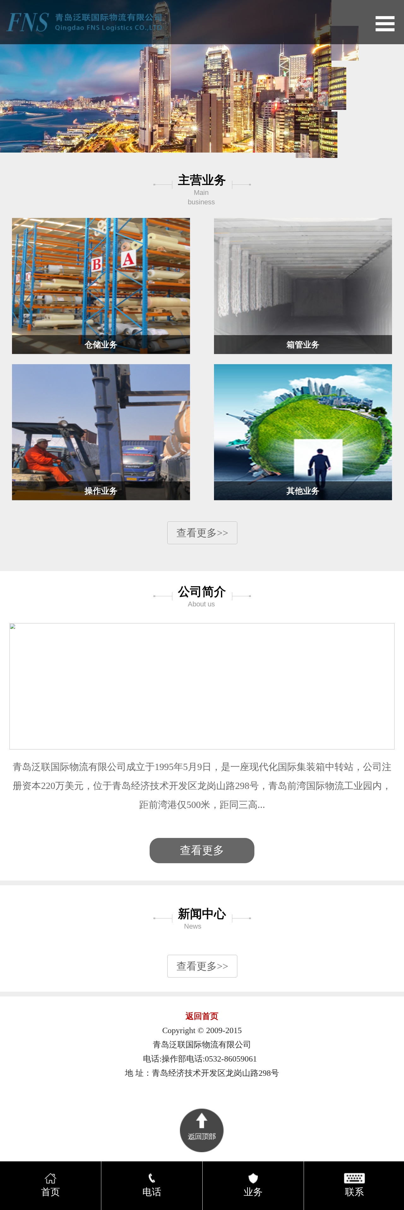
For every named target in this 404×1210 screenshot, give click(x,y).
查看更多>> (202, 533)
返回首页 (202, 1016)
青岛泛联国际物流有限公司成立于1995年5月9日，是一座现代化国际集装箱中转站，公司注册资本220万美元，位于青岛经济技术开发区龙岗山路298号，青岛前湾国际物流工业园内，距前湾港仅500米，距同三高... (202, 786)
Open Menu (385, 24)
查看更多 (202, 850)
